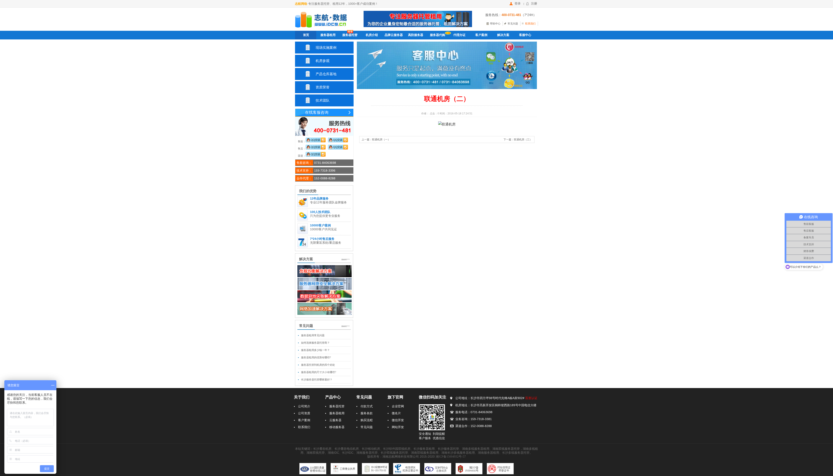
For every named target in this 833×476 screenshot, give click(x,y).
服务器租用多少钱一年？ (315, 350)
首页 (306, 35)
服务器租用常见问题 (313, 335)
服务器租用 (328, 35)
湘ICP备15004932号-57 (451, 456)
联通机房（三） (523, 139)
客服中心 (525, 35)
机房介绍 (372, 35)
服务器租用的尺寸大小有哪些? (318, 372)
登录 (518, 3)
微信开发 (398, 420)
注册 (534, 3)
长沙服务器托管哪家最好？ (316, 379)
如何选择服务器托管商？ (315, 342)
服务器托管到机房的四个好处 (318, 364)
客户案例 (481, 35)
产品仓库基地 (326, 74)
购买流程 (367, 420)
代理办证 (459, 35)
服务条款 (367, 413)
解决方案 (503, 35)
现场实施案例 (326, 47)
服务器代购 (437, 35)
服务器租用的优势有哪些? (316, 357)
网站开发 (398, 427)
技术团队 (323, 100)
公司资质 (304, 413)
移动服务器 (336, 427)
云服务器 (335, 420)
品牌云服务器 (394, 35)
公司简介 (304, 406)
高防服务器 (415, 35)
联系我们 (530, 23)
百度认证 (531, 398)
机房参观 (323, 61)
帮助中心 (495, 23)
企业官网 (398, 406)
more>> (345, 259)
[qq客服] (316, 141)
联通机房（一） (381, 139)
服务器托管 (349, 35)
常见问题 (513, 23)
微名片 (396, 413)
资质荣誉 (323, 87)
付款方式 (367, 406)
